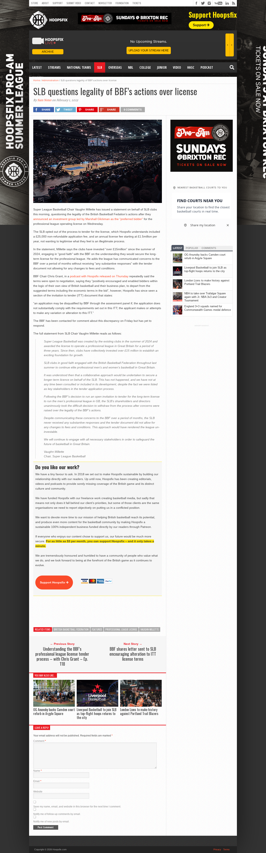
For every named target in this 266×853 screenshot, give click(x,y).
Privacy (217, 849)
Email (37, 781)
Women (37, 78)
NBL (130, 67)
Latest (37, 67)
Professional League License (121, 629)
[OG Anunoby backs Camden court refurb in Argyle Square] (54, 705)
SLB (99, 67)
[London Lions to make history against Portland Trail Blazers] (141, 705)
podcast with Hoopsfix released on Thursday (99, 276)
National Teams (79, 67)
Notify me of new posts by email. (51, 821)
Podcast (207, 67)
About (45, 3)
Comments (209, 248)
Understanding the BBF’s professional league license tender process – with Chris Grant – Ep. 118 (62, 656)
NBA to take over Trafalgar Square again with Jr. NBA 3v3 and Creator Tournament (205, 297)
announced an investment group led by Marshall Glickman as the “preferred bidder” (88, 219)
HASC (190, 67)
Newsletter (105, 3)
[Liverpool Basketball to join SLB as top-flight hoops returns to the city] (97, 705)
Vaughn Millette (149, 629)
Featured (97, 629)
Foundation (122, 3)
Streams (54, 67)
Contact (90, 3)
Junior (162, 67)
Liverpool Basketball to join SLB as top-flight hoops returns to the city (96, 713)
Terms (226, 849)
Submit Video (73, 3)
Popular (192, 248)
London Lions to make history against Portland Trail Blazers (139, 711)
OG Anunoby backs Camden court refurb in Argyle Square (54, 711)
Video (177, 67)
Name (37, 770)
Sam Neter (44, 100)
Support (58, 3)
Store (34, 3)
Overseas (115, 67)
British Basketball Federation (71, 629)
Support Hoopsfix (53, 582)
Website (37, 791)
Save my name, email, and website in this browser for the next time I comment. (77, 806)
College (145, 67)
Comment (39, 741)
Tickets (136, 3)
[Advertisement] (109, 611)
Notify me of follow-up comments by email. (57, 814)
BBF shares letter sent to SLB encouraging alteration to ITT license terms (133, 653)
